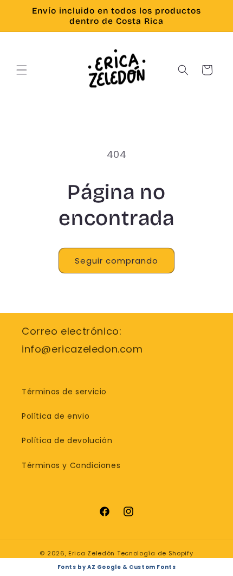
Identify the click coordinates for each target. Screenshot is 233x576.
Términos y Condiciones (71, 465)
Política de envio (55, 416)
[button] (22, 70)
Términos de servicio (64, 391)
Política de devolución (67, 440)
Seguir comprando (116, 260)
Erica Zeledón (91, 553)
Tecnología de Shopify (155, 553)
